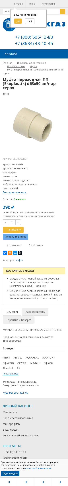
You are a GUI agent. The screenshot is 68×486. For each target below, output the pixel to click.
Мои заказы (10, 412)
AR (18, 368)
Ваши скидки (10, 429)
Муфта (19, 260)
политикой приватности (38, 468)
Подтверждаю (10, 473)
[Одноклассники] (10, 253)
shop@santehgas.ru (15, 457)
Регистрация (48, 3)
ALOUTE (35, 362)
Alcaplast (8, 368)
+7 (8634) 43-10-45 (34, 43)
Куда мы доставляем (15, 392)
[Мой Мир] (15, 253)
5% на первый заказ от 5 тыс (20, 435)
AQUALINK (48, 357)
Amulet (18, 357)
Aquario (48, 362)
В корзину (14, 229)
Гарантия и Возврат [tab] (19, 320)
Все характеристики (14, 192)
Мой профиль (11, 424)
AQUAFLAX (32, 357)
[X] (20, 253)
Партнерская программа (18, 418)
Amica (6, 357)
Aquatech (8, 362)
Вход (32, 3)
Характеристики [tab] (36, 311)
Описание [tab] (12, 311)
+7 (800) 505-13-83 (34, 37)
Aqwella (21, 362)
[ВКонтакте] (5, 253)
